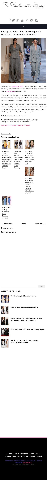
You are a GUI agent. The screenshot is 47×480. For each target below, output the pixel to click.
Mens (17, 454)
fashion (20, 120)
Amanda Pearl (12, 120)
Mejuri (19, 122)
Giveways (21, 456)
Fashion (10, 454)
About (37, 454)
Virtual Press (26, 122)
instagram (11, 91)
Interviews (30, 456)
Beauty (39, 456)
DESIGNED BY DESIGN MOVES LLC (23, 465)
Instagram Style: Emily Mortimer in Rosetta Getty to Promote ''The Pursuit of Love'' (29, 185)
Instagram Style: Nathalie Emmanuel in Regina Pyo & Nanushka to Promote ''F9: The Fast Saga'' (6, 159)
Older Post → (40, 223)
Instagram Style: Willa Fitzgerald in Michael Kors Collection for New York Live (29, 157)
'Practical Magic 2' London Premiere (23, 296)
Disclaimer (27, 463)
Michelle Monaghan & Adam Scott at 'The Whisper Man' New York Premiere (26, 319)
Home (24, 223)
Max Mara (12, 122)
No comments (6, 134)
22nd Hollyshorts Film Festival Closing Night (27, 329)
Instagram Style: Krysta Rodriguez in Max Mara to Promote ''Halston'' (21, 33)
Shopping (24, 454)
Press (32, 454)
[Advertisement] (18, 366)
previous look (17, 86)
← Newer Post (7, 223)
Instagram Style (29, 120)
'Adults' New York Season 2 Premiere (24, 307)
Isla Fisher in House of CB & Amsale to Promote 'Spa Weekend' (24, 341)
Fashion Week (10, 456)
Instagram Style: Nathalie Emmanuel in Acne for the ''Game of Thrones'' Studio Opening (18, 159)
